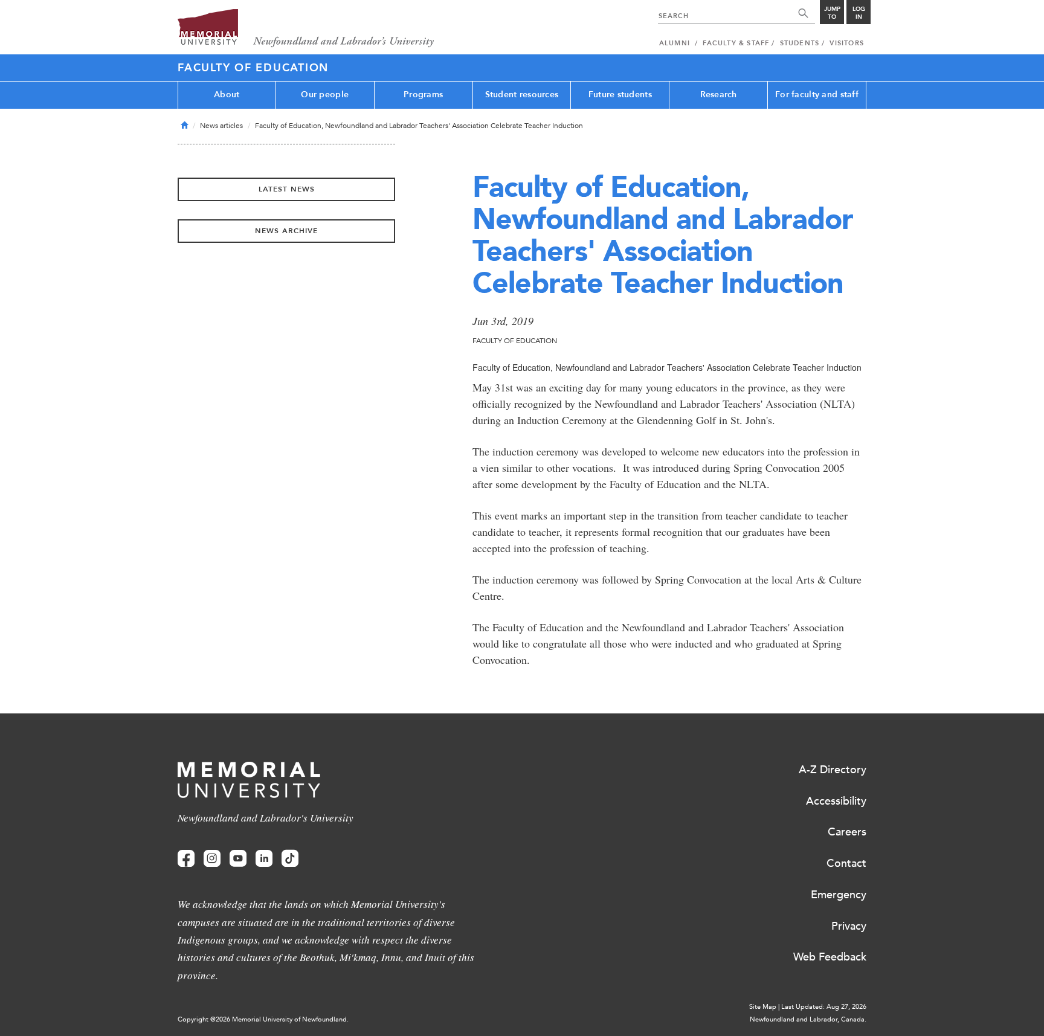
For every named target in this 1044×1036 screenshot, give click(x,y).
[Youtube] (238, 858)
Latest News (287, 189)
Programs (423, 94)
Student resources (522, 94)
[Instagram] (212, 858)
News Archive (286, 231)
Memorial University (306, 28)
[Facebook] (186, 858)
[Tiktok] (290, 858)
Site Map (762, 1007)
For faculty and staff (817, 94)
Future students (620, 94)
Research (718, 94)
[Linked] (264, 858)
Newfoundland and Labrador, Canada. (808, 1019)
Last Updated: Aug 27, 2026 (823, 1007)
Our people (325, 94)
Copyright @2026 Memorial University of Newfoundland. (263, 1019)
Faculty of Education (253, 67)
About (226, 94)
